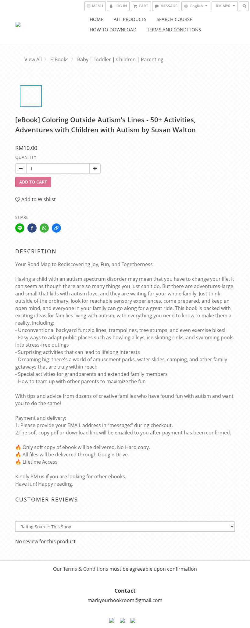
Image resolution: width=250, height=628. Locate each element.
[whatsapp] (44, 228)
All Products (130, 19)
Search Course (174, 19)
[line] (19, 228)
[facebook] (32, 228)
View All (33, 59)
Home (96, 19)
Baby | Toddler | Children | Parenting (120, 59)
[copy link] (56, 228)
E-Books (59, 59)
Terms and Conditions (174, 30)
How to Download (113, 30)
